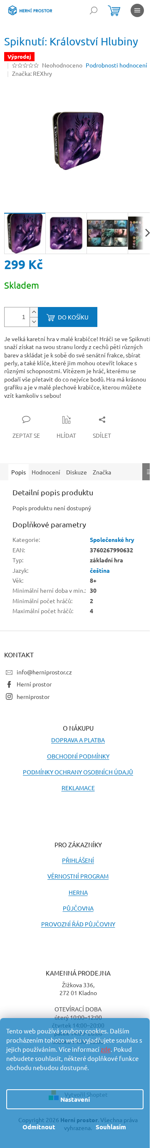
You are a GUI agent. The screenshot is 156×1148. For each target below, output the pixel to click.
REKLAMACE (78, 787)
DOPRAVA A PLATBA (78, 740)
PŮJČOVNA (78, 908)
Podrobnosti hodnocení (116, 65)
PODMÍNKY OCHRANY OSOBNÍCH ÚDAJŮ (78, 772)
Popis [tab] (18, 472)
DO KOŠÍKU (73, 317)
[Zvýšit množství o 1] (34, 312)
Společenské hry (112, 539)
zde (106, 1049)
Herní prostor (34, 684)
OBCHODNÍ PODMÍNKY (78, 756)
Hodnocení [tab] (46, 472)
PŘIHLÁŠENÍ (78, 860)
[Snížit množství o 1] (34, 322)
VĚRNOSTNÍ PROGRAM (78, 876)
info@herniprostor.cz (44, 672)
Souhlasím (111, 1127)
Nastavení (75, 1099)
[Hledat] (93, 10)
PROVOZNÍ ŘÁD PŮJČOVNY (78, 924)
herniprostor (33, 696)
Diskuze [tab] (76, 472)
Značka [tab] (102, 472)
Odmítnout (38, 1127)
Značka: (32, 73)
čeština (100, 570)
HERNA (78, 892)
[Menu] (137, 10)
